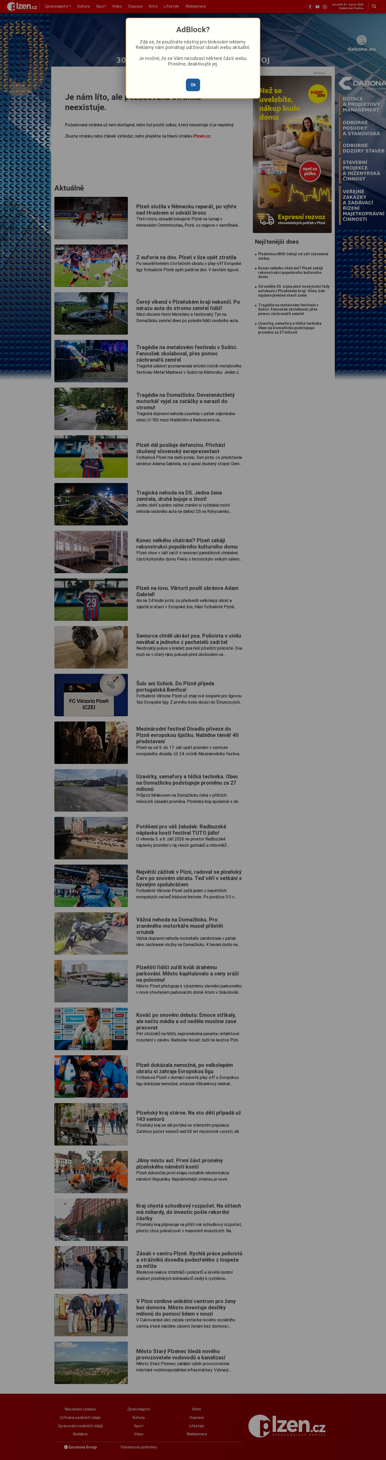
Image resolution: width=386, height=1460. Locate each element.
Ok (193, 84)
